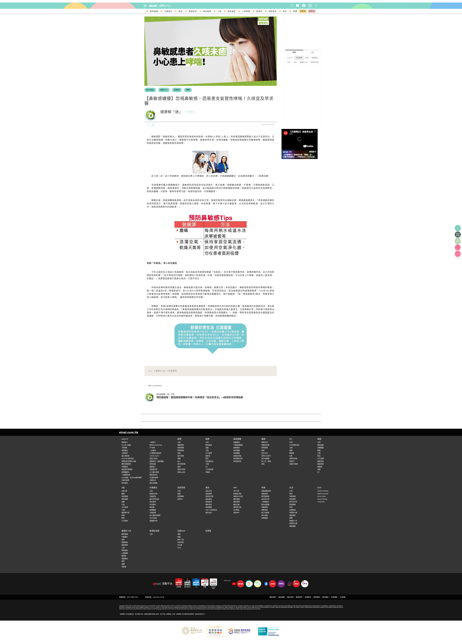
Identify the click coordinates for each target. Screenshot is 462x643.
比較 (290, 456)
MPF (235, 488)
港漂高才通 (293, 512)
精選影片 (312, 152)
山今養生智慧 (154, 472)
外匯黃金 (153, 488)
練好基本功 (153, 475)
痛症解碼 (207, 11)
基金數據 (208, 507)
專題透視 (314, 58)
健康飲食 (193, 11)
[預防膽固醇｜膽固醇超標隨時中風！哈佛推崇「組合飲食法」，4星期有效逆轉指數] (150, 397)
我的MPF (236, 512)
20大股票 (208, 453)
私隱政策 (308, 597)
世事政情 (292, 496)
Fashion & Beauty (322, 491)
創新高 (207, 456)
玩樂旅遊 (292, 510)
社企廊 (179, 545)
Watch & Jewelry (322, 494)
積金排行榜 (237, 507)
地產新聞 (264, 507)
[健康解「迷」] (150, 115)
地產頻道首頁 (266, 491)
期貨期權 (237, 439)
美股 (319, 439)
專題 (179, 534)
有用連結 (334, 597)
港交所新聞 (181, 464)
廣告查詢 (290, 597)
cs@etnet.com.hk (158, 597)
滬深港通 (125, 496)
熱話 (290, 494)
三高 (219, 11)
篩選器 (291, 453)
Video (179, 548)
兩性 (285, 11)
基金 (207, 488)
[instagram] (310, 5)
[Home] (153, 5)
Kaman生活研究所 (128, 458)
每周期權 (236, 453)
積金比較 (236, 504)
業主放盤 (264, 515)
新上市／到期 (266, 461)
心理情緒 (246, 11)
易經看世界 (153, 469)
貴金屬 (152, 507)
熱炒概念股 (209, 461)
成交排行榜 (265, 499)
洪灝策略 (125, 467)
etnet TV (290, 58)
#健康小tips (160, 371)
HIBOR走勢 (153, 518)
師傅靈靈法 (125, 472)
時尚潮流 (125, 483)
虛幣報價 (180, 496)
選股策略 (320, 464)
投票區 (208, 531)
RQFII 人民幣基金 (211, 510)
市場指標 (153, 512)
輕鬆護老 (232, 11)
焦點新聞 (180, 448)
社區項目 (180, 542)
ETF (290, 439)
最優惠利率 (153, 521)
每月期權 (236, 450)
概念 (319, 456)
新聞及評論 (237, 456)
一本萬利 (153, 450)
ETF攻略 (152, 448)
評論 (306, 58)
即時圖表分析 (238, 458)
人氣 (312, 52)
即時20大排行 (266, 456)
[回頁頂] (458, 254)
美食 (290, 507)
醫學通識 (154, 11)
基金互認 (208, 512)
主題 (290, 448)
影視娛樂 (292, 504)
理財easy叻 (181, 472)
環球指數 (320, 445)
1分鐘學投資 (126, 475)
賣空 (207, 458)
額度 (123, 494)
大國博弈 (125, 453)
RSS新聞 (342, 597)
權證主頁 (264, 442)
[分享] (153, 125)
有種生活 (153, 480)
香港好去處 (315, 62)
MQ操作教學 (154, 477)
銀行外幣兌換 (154, 499)
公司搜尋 (125, 521)
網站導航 (325, 597)
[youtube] (297, 5)
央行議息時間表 (155, 515)
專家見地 (208, 504)
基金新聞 (208, 494)
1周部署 (124, 448)
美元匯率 (153, 504)
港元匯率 (153, 502)
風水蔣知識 (125, 456)
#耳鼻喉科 (172, 371)
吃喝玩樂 (153, 464)
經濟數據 (153, 510)
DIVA (295, 62)
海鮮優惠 (292, 526)
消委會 (303, 11)
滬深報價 (125, 499)
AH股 (207, 464)
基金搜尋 (208, 499)
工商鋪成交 (265, 502)
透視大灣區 (181, 469)
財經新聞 (299, 58)
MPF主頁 (236, 491)
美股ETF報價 (293, 464)
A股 (123, 488)
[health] (192, 5)
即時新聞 (180, 450)
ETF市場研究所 (294, 445)
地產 (263, 488)
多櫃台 (207, 472)
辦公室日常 (293, 502)
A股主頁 (124, 491)
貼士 (179, 461)
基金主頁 (208, 491)
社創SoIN (181, 531)
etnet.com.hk (128, 432)
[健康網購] (458, 235)
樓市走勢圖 (265, 504)
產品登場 (208, 502)
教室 (263, 464)
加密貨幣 (181, 488)
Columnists (321, 502)
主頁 (179, 442)
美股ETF (292, 461)
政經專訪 (125, 450)
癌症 (181, 11)
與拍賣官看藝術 (127, 469)
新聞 (179, 439)
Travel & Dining (322, 499)
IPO (206, 467)
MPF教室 (236, 510)
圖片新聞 (180, 456)
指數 (207, 448)
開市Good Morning (156, 445)
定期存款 (153, 496)
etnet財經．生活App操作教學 (132, 477)
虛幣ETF (180, 499)
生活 (288, 62)
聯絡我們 (299, 597)
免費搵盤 (264, 518)
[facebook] (303, 5)
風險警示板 (125, 512)
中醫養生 (168, 11)
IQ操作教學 (125, 480)
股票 (207, 439)
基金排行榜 (209, 496)
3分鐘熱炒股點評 (155, 453)
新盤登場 (264, 494)
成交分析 (264, 453)
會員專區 (292, 515)
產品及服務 (153, 483)
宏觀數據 (320, 448)
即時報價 (208, 445)
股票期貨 (236, 448)
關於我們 (273, 597)
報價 (290, 450)
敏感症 (259, 11)
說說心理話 (153, 458)
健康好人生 (304, 62)
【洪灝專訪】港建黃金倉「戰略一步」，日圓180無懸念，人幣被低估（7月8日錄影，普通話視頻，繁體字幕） (299, 156)
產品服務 (281, 597)
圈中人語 (180, 539)
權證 (263, 439)
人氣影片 (153, 442)
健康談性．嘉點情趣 (157, 461)
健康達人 (153, 467)
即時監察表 (237, 461)
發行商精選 (265, 458)
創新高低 (320, 461)
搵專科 (312, 11)
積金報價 (236, 499)
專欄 (295, 11)
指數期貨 (236, 442)
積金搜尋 (236, 502)
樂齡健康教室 (126, 464)
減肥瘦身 (273, 11)
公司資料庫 (209, 469)
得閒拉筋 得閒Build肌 (129, 461)
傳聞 (179, 458)
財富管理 (292, 499)
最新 (294, 52)
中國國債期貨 (238, 445)
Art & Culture (321, 496)
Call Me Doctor (154, 456)
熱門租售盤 (265, 496)
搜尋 (179, 467)
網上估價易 (265, 512)
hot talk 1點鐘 (126, 445)
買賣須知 (264, 510)
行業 (207, 450)
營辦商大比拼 (238, 496)
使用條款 (317, 597)
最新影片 (125, 442)
